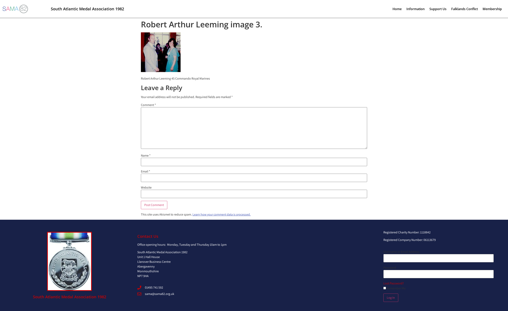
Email (145, 171)
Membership (492, 9)
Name (146, 155)
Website (146, 187)
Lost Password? (393, 283)
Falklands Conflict (464, 9)
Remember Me (396, 288)
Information (415, 9)
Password (389, 267)
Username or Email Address (401, 251)
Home (397, 9)
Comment (148, 105)
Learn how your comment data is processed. (221, 214)
